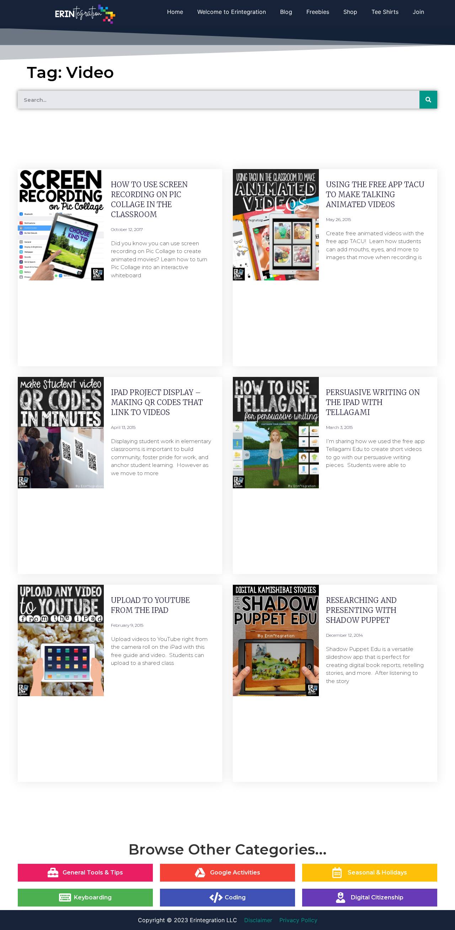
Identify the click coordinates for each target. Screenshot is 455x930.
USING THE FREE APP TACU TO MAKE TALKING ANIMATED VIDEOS (375, 194)
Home (175, 11)
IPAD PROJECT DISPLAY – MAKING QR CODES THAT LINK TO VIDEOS (157, 402)
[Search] (428, 100)
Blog (286, 11)
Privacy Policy (298, 920)
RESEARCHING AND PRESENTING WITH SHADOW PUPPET (361, 610)
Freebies (317, 11)
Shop (350, 11)
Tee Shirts (384, 11)
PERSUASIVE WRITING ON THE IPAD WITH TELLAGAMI (373, 402)
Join (418, 11)
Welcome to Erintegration (231, 11)
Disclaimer (258, 920)
